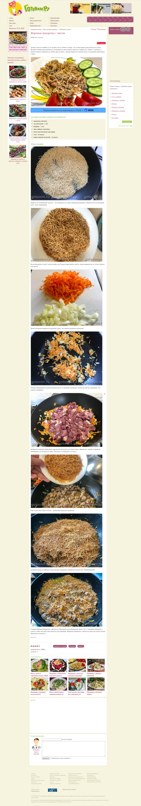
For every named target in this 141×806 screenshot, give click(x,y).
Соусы (52, 782)
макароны (72, 646)
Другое (114, 114)
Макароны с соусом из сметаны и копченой (75, 674)
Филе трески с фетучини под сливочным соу (76, 693)
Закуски (33, 782)
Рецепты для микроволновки (76, 778)
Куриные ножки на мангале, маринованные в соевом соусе (18, 140)
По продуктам (72, 782)
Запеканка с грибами (118, 100)
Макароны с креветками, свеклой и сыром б (57, 674)
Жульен (114, 104)
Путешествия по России (94, 782)
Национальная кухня (74, 780)
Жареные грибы (117, 93)
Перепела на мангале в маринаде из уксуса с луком (18, 81)
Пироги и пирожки (118, 107)
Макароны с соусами (60, 646)
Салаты (33, 773)
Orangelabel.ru (35, 791)
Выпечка (33, 775)
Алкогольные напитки (74, 773)
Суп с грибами (116, 97)
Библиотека (90, 775)
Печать (94, 29)
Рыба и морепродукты (37, 780)
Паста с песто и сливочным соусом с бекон (39, 674)
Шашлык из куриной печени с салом (18, 119)
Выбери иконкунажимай (36, 752)
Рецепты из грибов (55, 780)
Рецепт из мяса (35, 777)
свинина (80, 646)
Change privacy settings (69, 789)
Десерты (52, 777)
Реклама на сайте (92, 778)
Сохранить (102, 43)
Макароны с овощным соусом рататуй (38, 693)
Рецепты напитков (55, 783)
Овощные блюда (54, 773)
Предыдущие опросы (123, 126)
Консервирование (36, 783)
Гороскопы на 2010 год (94, 780)
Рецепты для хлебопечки (75, 777)
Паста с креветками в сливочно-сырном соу (56, 693)
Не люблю (115, 118)
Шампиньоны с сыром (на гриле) (18, 100)
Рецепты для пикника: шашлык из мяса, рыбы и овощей (17, 59)
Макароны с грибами (118, 111)
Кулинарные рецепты (36, 29)
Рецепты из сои (72, 775)
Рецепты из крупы (55, 778)
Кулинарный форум (92, 773)
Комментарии (102, 29)
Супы (33, 778)
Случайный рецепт (73, 783)
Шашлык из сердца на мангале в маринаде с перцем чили (18, 161)
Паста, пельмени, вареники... (50, 29)
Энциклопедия (91, 777)
